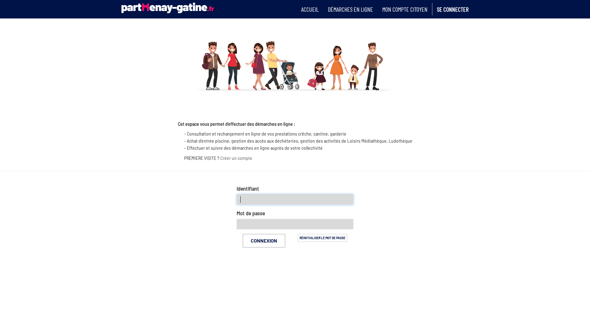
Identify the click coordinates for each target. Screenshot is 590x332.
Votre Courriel (248, 189)
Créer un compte (236, 158)
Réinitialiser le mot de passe (322, 238)
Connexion (264, 240)
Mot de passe (251, 213)
